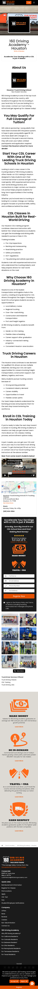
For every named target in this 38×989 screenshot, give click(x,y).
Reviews (4, 917)
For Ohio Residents (8, 945)
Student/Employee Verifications (13, 903)
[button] (32, 983)
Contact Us (6, 926)
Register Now (19, 596)
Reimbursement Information (12, 885)
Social (19, 964)
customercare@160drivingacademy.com (14, 877)
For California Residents (10, 936)
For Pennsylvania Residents (11, 948)
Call (28, 3)
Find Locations (7, 891)
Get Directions (8, 503)
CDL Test (5, 897)
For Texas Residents (8, 954)
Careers (4, 920)
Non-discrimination (8, 923)
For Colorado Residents (10, 939)
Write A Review (19, 51)
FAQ (3, 900)
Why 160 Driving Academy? (11, 933)
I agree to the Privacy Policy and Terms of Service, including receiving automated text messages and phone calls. (19, 606)
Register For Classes (9, 888)
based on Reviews (19, 542)
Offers (4, 911)
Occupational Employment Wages (14, 867)
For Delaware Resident (9, 942)
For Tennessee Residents (10, 951)
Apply (3, 894)
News (3, 914)
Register (19, 987)
